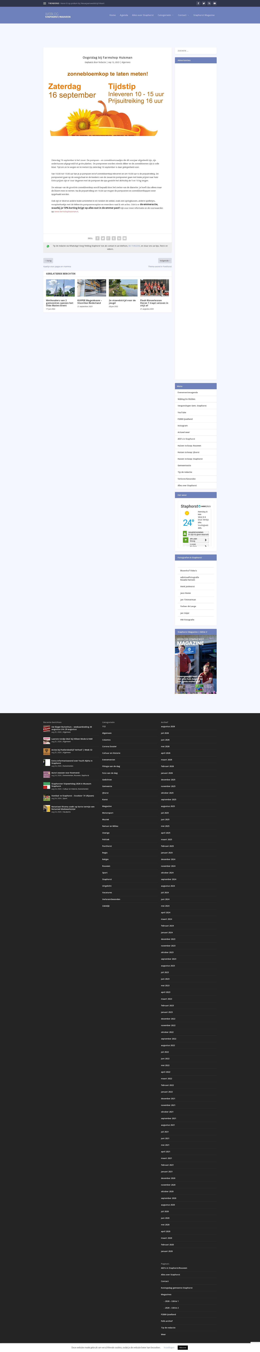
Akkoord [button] (182, 1347)
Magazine (107, 806)
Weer (163, 1334)
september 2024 (168, 879)
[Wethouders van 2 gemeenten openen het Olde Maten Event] (60, 287)
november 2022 (168, 1025)
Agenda (124, 15)
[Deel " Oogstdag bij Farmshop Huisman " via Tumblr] (113, 238)
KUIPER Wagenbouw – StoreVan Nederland (89, 301)
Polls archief (167, 1321)
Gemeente (107, 786)
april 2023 (165, 992)
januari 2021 (167, 1171)
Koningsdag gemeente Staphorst (177, 1288)
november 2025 (168, 786)
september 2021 (168, 1118)
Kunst (105, 799)
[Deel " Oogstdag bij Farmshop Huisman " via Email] (124, 238)
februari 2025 (167, 846)
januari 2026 (167, 773)
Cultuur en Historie (70, 789)
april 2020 (165, 1231)
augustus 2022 (168, 1045)
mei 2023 (165, 985)
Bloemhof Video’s (188, 570)
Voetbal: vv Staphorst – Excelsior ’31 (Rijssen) (72, 795)
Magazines (166, 1294)
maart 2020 (166, 1238)
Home (113, 15)
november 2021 (168, 1105)
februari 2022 (167, 1085)
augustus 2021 (168, 1125)
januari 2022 (167, 1091)
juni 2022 (165, 1058)
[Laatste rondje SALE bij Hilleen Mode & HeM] (46, 740)
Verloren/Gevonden (187, 479)
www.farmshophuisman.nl (66, 211)
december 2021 (168, 1098)
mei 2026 (165, 746)
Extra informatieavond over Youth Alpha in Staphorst (71, 761)
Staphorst (85, 775)
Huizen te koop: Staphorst (190, 459)
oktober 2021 (167, 1111)
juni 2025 (165, 819)
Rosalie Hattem (187, 580)
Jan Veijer (184, 613)
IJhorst (105, 793)
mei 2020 (165, 1224)
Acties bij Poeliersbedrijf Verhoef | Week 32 (71, 750)
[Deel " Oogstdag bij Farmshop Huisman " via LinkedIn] (119, 238)
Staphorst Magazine (204, 15)
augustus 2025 (168, 806)
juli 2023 (165, 972)
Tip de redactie (185, 472)
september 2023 (168, 959)
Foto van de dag (110, 773)
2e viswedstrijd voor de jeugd (122, 301)
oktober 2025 (167, 793)
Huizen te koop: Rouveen (189, 445)
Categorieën (164, 15)
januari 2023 (167, 1012)
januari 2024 (167, 932)
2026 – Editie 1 (172, 1301)
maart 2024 (166, 919)
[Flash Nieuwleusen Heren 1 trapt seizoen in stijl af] (154, 287)
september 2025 (168, 799)
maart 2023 (166, 999)
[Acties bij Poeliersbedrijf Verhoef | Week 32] (46, 751)
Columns (106, 740)
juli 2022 (165, 1052)
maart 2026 (166, 759)
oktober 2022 (167, 1032)
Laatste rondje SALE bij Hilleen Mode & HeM (71, 739)
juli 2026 (165, 733)
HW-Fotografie (187, 619)
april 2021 (165, 1151)
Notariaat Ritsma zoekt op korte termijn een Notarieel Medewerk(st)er (73, 807)
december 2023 (168, 939)
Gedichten (107, 779)
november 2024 (168, 866)
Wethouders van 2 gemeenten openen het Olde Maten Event (59, 303)
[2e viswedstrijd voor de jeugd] (123, 287)
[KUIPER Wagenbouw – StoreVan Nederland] (91, 287)
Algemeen (126, 62)
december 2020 (168, 1178)
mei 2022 (165, 1065)
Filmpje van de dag (111, 766)
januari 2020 (167, 1251)
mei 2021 (165, 1145)
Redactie (102, 62)
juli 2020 (165, 1211)
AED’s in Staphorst (186, 439)
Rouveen (77, 775)
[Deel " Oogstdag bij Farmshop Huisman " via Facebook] (97, 238)
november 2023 (168, 945)
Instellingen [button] (169, 1347)
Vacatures (67, 812)
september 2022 (168, 1038)
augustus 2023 (168, 965)
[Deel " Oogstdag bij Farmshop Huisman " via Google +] (108, 238)
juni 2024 (165, 899)
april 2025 (165, 833)
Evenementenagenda (188, 392)
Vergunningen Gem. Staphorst (192, 405)
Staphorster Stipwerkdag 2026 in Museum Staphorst (71, 784)
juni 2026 (165, 740)
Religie (105, 859)
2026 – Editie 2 (172, 1308)
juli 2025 (165, 813)
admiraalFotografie (189, 577)
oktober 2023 (167, 952)
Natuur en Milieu (110, 826)
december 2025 (168, 779)
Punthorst (107, 846)
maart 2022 (166, 1078)
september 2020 (168, 1198)
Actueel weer (184, 432)
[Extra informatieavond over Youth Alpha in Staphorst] (46, 762)
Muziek (105, 819)
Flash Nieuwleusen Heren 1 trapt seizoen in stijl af (154, 303)
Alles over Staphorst (143, 15)
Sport (65, 798)
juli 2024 (165, 892)
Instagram (183, 425)
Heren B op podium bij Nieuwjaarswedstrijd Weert (82, 3)
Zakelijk (106, 906)
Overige (105, 833)
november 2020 (168, 1185)
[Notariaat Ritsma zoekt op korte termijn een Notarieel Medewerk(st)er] (46, 808)
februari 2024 (167, 925)
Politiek (105, 839)
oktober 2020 (167, 1191)
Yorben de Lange (188, 606)
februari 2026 (167, 766)
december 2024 (168, 859)
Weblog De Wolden (186, 399)
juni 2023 (165, 979)
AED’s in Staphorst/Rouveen (174, 1268)
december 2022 (168, 1018)
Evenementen (68, 766)
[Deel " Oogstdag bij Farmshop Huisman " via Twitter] (103, 238)
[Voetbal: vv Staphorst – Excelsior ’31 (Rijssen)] (46, 797)
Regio (105, 852)
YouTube (182, 412)
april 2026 (165, 753)
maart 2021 (166, 1158)
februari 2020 (167, 1244)
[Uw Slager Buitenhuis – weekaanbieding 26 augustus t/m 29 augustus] (46, 728)
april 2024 (165, 912)
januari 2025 (167, 852)
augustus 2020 (168, 1204)
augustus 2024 (168, 886)
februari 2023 (167, 1005)
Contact (182, 15)
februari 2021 (167, 1165)
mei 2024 (165, 906)
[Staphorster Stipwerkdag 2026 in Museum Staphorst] (46, 785)
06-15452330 (134, 246)
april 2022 (165, 1072)
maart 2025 (166, 839)
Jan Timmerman (188, 599)
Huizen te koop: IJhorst (188, 452)
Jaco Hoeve (185, 593)
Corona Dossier (109, 746)
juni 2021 (165, 1138)
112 (103, 726)
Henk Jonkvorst (187, 586)
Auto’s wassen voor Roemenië (65, 772)
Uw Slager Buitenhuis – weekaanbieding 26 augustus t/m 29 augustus (71, 728)
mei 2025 (165, 826)
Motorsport (107, 813)
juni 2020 (165, 1218)
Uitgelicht (107, 886)
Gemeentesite (184, 465)
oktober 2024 (167, 872)
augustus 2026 (168, 726)
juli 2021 (165, 1131)
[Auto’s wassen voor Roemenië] (46, 774)
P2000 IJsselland (185, 419)
